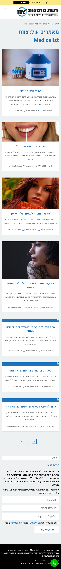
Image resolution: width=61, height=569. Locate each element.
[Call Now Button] (54, 563)
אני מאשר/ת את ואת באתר (30, 522)
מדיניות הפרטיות (18, 522)
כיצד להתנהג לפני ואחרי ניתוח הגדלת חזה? (30, 407)
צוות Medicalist (15, 111)
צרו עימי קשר (46, 529)
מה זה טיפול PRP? (30, 91)
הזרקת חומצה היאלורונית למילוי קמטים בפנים (30, 286)
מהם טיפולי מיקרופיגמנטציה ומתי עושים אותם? (30, 329)
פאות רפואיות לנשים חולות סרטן (30, 214)
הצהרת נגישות (27, 563)
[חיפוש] (4, 458)
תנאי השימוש (36, 522)
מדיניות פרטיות (41, 563)
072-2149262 (21, 2)
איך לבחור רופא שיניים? (30, 146)
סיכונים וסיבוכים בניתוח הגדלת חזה (30, 371)
